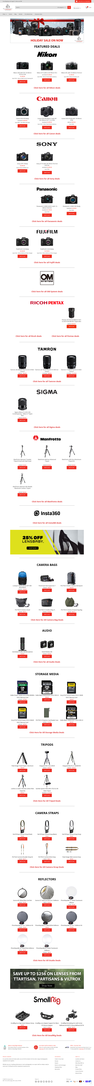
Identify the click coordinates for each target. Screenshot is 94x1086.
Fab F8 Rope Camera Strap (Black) (47, 834)
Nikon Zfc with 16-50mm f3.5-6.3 (71, 73)
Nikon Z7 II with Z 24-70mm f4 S (47, 73)
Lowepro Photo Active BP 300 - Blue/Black (22, 586)
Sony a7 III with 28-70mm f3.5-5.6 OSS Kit (47, 164)
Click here (41, 1049)
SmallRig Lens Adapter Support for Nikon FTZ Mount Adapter (47, 1024)
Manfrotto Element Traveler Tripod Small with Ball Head (22, 460)
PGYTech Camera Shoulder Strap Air (22, 857)
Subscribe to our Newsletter (84, 1)
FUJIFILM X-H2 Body (22, 249)
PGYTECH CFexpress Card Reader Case (47, 720)
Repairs (56, 1063)
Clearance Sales (38, 14)
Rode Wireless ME (47, 652)
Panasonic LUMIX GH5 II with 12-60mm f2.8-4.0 (47, 207)
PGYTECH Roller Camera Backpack (72, 586)
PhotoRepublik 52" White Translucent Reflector (47, 949)
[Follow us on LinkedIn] (49, 1082)
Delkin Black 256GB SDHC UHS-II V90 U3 (47, 695)
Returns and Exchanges (60, 1065)
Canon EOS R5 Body (22, 118)
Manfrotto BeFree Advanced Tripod (47, 460)
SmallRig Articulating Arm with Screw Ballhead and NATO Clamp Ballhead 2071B (71, 1024)
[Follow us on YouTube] (44, 1082)
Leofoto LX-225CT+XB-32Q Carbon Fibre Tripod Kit (22, 790)
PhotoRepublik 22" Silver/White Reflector (47, 925)
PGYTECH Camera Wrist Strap (47, 857)
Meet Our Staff (78, 1065)
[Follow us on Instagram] (38, 1082)
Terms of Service (79, 1071)
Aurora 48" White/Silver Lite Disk (22, 900)
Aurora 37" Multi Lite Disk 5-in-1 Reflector (47, 900)
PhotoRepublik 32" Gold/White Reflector (22, 948)
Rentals (20, 14)
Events (10, 14)
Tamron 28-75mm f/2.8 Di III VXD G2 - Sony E (47, 370)
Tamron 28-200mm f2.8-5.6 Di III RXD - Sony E (22, 370)
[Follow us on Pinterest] (41, 1082)
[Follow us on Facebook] (36, 1082)
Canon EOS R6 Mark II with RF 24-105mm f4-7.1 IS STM (47, 119)
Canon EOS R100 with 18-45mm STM (71, 119)
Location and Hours (79, 1059)
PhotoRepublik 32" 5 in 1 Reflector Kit (71, 925)
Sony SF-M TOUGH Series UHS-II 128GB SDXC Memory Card (71, 696)
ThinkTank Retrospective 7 (47, 586)
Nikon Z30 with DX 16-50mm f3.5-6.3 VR (22, 73)
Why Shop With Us (79, 1063)
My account (77, 8)
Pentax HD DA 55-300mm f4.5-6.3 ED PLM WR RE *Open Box (71, 320)
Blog (15, 14)
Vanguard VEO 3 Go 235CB (47, 766)
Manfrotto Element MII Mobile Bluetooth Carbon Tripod (22, 487)
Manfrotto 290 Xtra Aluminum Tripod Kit (71, 460)
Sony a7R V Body (22, 164)
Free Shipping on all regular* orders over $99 (12, 1)
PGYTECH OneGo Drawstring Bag (71, 610)
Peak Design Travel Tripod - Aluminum (22, 766)
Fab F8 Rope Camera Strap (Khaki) (22, 834)
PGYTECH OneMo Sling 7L (47, 610)
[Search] (69, 7)
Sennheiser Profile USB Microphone (22, 652)
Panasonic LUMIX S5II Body (71, 206)
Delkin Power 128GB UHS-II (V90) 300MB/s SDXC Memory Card (22, 696)
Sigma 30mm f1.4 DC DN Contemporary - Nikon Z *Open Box (22, 413)
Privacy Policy (78, 1069)
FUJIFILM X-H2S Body (47, 249)
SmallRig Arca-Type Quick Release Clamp (22, 1023)
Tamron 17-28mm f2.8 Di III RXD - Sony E (71, 370)
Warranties (57, 1069)
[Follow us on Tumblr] (52, 1082)
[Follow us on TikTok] (46, 1082)
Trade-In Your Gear (59, 1059)
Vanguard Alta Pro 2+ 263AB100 (71, 766)
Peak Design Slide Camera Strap (71, 857)
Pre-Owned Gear (28, 14)
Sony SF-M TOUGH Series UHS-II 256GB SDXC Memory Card (22, 721)
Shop (4, 14)
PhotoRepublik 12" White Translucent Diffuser (71, 901)
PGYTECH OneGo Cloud (22, 610)
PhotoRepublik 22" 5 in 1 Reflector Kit (22, 925)
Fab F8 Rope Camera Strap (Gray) (71, 834)
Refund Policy (78, 1073)
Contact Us (77, 1061)
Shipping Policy (58, 1067)
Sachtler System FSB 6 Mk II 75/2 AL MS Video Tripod (47, 790)
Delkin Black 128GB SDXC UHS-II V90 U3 (71, 720)
